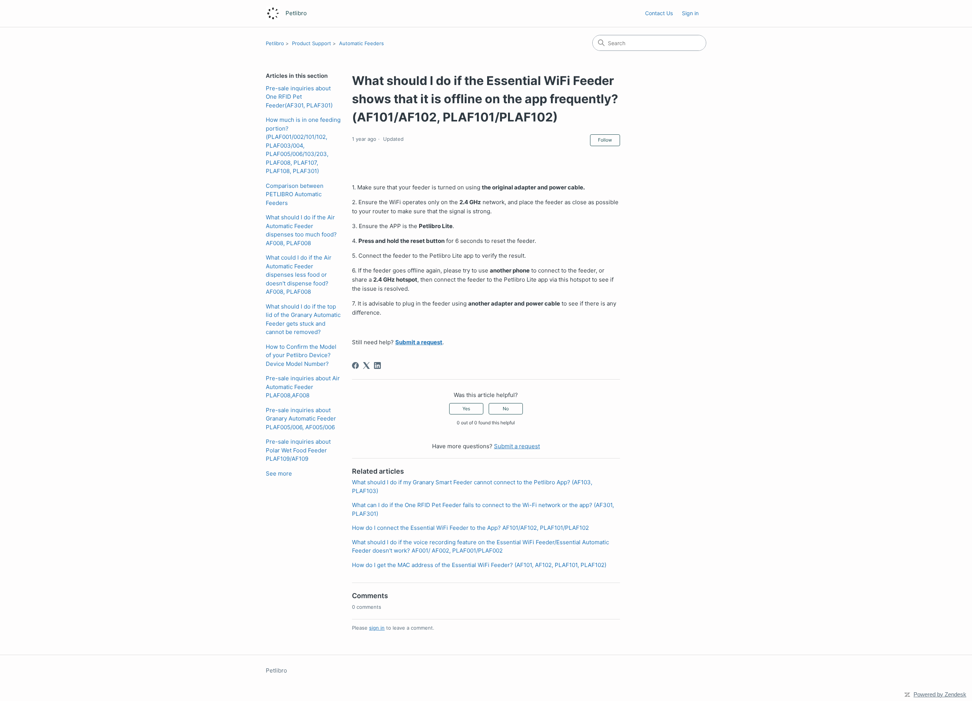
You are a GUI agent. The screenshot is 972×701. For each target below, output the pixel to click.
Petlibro (275, 43)
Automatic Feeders (361, 43)
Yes (466, 408)
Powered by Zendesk (940, 694)
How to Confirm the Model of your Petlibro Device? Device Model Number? (301, 355)
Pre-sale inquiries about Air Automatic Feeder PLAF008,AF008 (303, 387)
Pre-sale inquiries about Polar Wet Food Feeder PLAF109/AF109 (298, 450)
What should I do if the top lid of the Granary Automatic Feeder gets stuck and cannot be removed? (303, 319)
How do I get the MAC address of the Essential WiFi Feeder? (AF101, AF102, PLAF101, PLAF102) (479, 565)
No (506, 408)
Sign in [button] (690, 13)
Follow (605, 140)
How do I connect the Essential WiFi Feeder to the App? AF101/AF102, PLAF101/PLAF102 (470, 527)
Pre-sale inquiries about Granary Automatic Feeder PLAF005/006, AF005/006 (301, 418)
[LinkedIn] (377, 365)
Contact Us (659, 13)
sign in (377, 628)
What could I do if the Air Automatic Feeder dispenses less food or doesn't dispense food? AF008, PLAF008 (298, 274)
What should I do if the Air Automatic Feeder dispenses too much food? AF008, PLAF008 (301, 230)
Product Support (311, 43)
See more (279, 473)
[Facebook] (355, 365)
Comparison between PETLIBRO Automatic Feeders (294, 194)
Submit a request (418, 342)
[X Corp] (366, 365)
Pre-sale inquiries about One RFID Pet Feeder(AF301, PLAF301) (299, 97)
